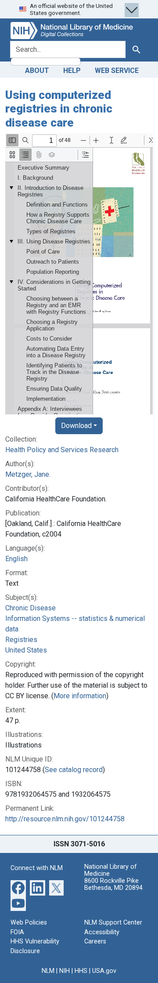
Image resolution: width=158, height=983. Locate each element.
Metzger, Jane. (27, 474)
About (37, 70)
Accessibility (101, 932)
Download (76, 425)
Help (72, 70)
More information (80, 696)
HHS (81, 971)
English (16, 559)
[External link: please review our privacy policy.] (18, 887)
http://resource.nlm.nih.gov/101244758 (65, 819)
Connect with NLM (37, 868)
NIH (64, 971)
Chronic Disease (30, 608)
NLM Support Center (113, 922)
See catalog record (74, 769)
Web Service (117, 70)
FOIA (17, 932)
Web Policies (29, 922)
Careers (95, 941)
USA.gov (104, 971)
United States (26, 650)
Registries (21, 639)
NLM (48, 971)
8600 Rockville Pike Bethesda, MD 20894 (113, 884)
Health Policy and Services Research (61, 450)
